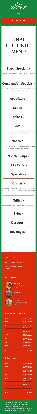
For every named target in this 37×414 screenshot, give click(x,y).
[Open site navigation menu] (18, 13)
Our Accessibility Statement (23, 410)
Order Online (18, 20)
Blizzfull (24, 406)
